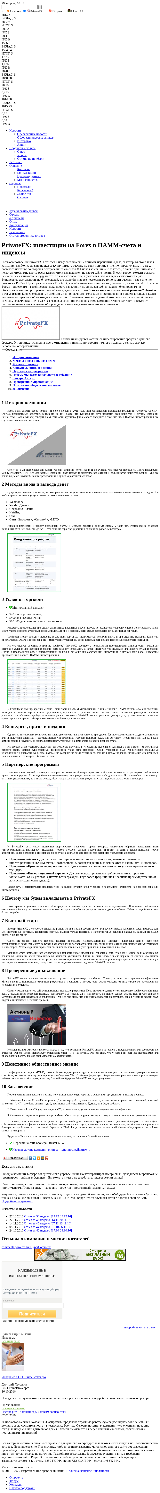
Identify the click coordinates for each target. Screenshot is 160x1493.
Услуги (22, 155)
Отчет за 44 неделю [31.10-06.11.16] (47, 1227)
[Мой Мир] (43, 1158)
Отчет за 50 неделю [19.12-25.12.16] (48, 1216)
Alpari (74, 11)
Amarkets (15, 11)
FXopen (57, 11)
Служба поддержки (22, 1488)
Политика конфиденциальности (87, 1470)
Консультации (26, 172)
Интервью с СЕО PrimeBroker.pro (24, 1377)
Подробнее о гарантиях (17, 1201)
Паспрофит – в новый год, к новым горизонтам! (34, 1411)
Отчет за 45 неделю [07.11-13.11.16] (47, 1223)
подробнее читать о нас (140, 1327)
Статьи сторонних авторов (27, 235)
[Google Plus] (47, 1158)
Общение (15, 165)
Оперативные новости (32, 134)
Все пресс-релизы (13, 1408)
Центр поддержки (29, 176)
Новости (15, 130)
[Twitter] (34, 1158)
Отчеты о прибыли (16, 216)
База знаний (25, 190)
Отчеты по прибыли (30, 158)
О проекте (16, 1477)
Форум (14, 1481)
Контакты (23, 169)
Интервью (24, 141)
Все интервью (11, 1341)
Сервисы (15, 183)
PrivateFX (36, 11)
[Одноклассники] (38, 1158)
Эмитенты (24, 193)
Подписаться (32, 1313)
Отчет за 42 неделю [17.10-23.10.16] (48, 1230)
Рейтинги (15, 162)
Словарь (22, 197)
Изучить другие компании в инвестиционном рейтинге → (51, 1149)
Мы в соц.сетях (27, 179)
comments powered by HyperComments (26, 1247)
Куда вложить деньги (23, 211)
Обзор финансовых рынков (35, 137)
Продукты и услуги (22, 148)
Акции (21, 144)
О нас (21, 151)
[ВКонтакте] (30, 1158)
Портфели (24, 186)
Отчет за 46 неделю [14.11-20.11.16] (47, 1220)
